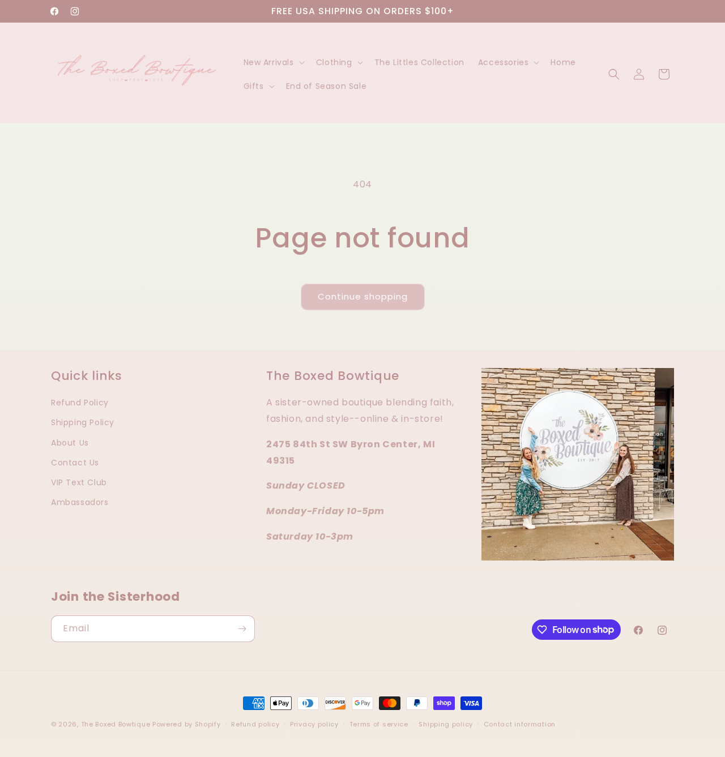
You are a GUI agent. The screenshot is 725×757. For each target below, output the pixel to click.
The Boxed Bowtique (116, 724)
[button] (273, 62)
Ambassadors (80, 502)
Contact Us (75, 462)
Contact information (520, 723)
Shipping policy (446, 723)
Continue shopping (363, 296)
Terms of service (378, 723)
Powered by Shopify (186, 724)
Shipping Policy (82, 422)
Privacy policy (314, 723)
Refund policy (255, 723)
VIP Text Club (79, 481)
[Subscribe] (241, 628)
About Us (70, 442)
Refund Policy (80, 402)
